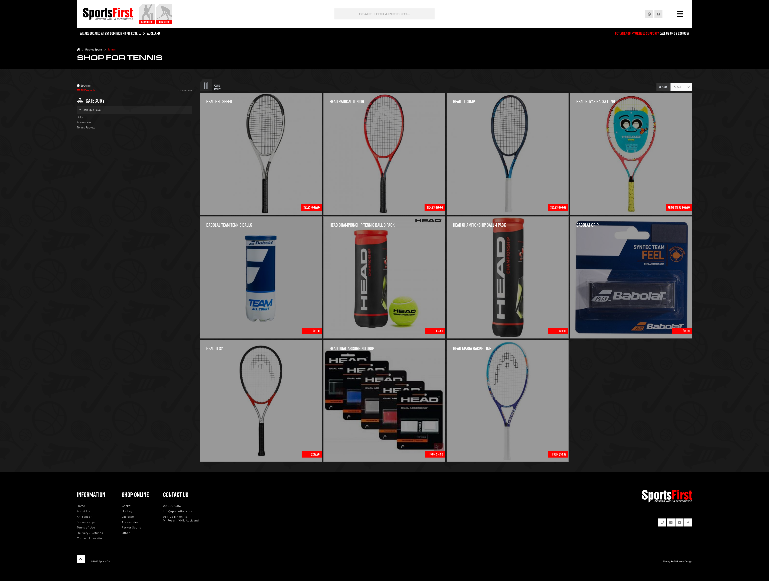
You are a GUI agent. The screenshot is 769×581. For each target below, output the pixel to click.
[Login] (649, 14)
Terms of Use (86, 527)
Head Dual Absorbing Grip (352, 348)
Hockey (127, 511)
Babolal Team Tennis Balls (229, 224)
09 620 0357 (172, 506)
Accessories (84, 122)
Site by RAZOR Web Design (677, 561)
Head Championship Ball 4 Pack (479, 224)
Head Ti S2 (214, 348)
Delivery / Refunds (90, 533)
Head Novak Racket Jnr (595, 101)
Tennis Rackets (86, 127)
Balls (80, 117)
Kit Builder (84, 516)
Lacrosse (128, 516)
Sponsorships (86, 522)
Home (81, 506)
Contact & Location (90, 538)
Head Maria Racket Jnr (472, 348)
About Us (83, 511)
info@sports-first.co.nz (178, 511)
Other (126, 533)
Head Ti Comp (464, 101)
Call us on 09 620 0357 (674, 33)
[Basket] (658, 14)
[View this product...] (261, 95)
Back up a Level (91, 110)
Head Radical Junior (347, 101)
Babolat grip (587, 224)
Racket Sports (94, 49)
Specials (85, 85)
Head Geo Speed (219, 101)
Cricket (127, 506)
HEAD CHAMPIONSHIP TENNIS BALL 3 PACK (362, 224)
